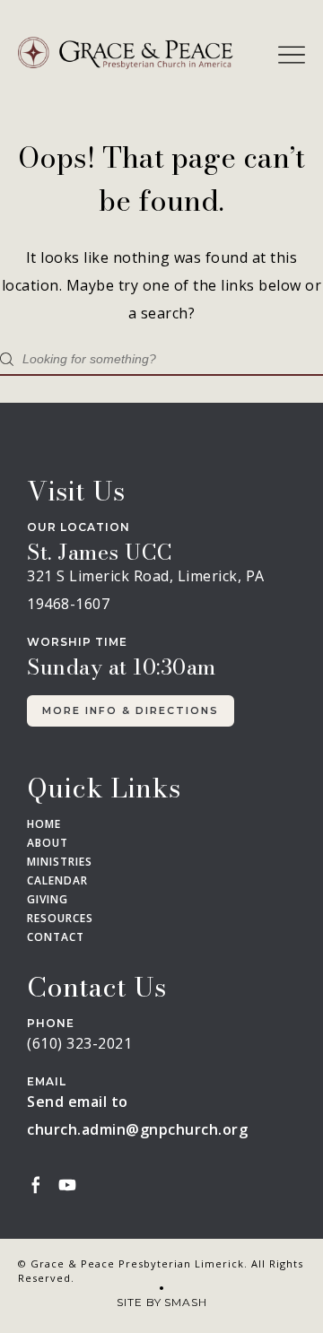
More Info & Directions (130, 710)
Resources (60, 918)
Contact (55, 937)
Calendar (57, 881)
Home (44, 824)
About (47, 843)
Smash (185, 1302)
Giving (47, 899)
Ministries (59, 862)
